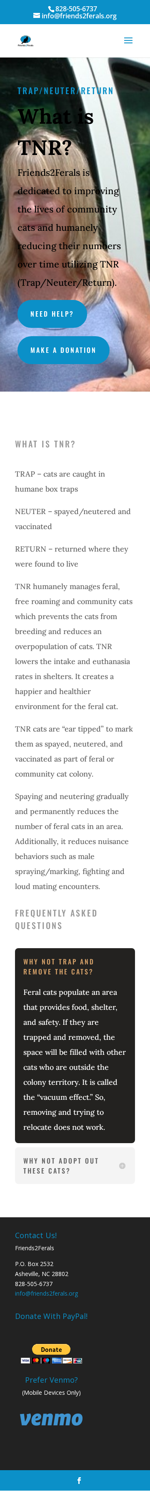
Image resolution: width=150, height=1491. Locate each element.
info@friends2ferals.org (46, 1293)
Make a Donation (63, 350)
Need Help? (52, 314)
